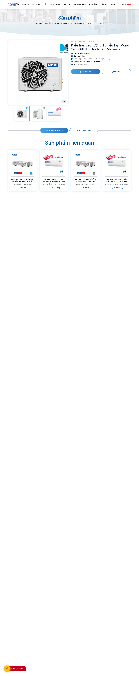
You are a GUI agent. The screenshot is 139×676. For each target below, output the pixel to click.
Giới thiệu (36, 4)
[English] (128, 4)
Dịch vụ (67, 4)
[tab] (54, 130)
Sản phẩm (48, 4)
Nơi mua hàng (80, 4)
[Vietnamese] (130, 4)
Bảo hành (93, 4)
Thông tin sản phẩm (54, 130)
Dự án (58, 4)
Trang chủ (24, 4)
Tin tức (114, 4)
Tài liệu (104, 4)
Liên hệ (124, 4)
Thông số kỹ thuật (84, 130)
